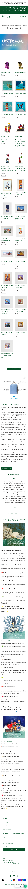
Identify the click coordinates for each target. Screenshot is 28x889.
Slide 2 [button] (10, 513)
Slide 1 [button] (8, 513)
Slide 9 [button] (19, 513)
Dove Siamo (5, 822)
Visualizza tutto (14, 368)
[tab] (8, 513)
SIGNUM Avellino (11, 884)
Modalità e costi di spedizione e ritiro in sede (13, 833)
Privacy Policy (6, 826)
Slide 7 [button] (16, 513)
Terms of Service (7, 829)
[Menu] (25, 16)
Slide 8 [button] (18, 513)
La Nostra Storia (6, 818)
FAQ (4, 837)
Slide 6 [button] (15, 513)
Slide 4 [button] (12, 513)
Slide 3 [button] (11, 513)
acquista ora (6, 468)
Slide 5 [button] (14, 513)
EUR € (13, 871)
